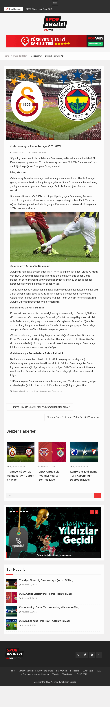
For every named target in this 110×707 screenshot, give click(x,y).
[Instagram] (79, 655)
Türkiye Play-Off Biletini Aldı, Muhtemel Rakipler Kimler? (41, 407)
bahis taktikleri (32, 391)
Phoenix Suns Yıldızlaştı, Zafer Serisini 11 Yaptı (71, 417)
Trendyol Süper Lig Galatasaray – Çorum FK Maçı (20, 475)
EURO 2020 (82, 674)
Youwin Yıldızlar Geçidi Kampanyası (53, 555)
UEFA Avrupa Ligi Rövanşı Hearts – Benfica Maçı (49, 475)
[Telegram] (92, 655)
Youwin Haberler (41, 674)
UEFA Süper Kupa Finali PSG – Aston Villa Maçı (44, 621)
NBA (98, 670)
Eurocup (27, 674)
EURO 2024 (61, 670)
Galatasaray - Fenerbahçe (50, 391)
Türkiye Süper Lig (45, 670)
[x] (99, 655)
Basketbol (74, 670)
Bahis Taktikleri (39, 152)
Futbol (12, 670)
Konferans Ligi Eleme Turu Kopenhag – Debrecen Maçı (83, 475)
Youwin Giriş (67, 674)
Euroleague (88, 670)
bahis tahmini (19, 391)
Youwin (55, 674)
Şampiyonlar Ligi (26, 670)
